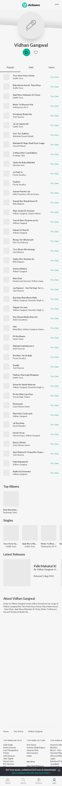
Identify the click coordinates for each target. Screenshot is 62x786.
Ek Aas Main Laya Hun (23, 394)
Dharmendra (32, 753)
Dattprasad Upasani (22, 281)
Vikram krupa (33, 194)
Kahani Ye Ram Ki (21, 230)
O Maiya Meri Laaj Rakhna (25, 153)
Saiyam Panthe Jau (21, 191)
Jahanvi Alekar (34, 213)
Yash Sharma (18, 117)
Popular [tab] (10, 67)
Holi (15, 326)
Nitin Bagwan (18, 204)
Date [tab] (31, 67)
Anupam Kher (33, 750)
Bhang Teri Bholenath (23, 240)
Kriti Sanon (31, 745)
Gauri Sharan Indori (21, 406)
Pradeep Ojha (19, 155)
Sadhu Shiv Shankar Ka (23, 259)
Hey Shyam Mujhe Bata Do (25, 317)
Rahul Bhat (17, 329)
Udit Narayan (9, 756)
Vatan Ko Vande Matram (24, 384)
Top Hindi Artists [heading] (12, 740)
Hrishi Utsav (19, 433)
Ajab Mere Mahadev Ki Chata (26, 95)
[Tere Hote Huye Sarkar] (11, 533)
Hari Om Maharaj (20, 242)
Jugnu (52, 758)
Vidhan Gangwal (31, 45)
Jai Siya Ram (18, 423)
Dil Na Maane (19, 336)
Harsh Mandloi (19, 426)
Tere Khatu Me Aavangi (24, 249)
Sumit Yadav (18, 339)
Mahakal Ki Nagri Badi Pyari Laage (29, 143)
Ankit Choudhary (20, 319)
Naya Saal (17, 278)
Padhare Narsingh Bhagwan (26, 375)
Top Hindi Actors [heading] (36, 740)
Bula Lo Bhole (19, 442)
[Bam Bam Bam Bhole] (11, 499)
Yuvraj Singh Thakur (21, 397)
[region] (31, 731)
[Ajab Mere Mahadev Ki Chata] (30, 533)
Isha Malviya (18, 252)
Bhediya (53, 747)
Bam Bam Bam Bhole (11, 510)
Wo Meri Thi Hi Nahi (22, 355)
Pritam (6, 753)
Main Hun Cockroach (22, 413)
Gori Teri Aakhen (21, 133)
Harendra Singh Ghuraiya (39, 300)
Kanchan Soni (18, 165)
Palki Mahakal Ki (20, 462)
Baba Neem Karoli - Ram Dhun (27, 85)
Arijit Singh (8, 745)
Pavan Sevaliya (19, 175)
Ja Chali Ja (17, 172)
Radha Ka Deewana (22, 471)
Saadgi (16, 365)
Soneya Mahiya (20, 268)
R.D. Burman (8, 764)
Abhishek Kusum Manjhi (23, 136)
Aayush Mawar (19, 146)
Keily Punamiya (19, 194)
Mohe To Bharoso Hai (23, 104)
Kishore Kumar (9, 747)
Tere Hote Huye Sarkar (24, 75)
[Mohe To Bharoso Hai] (48, 533)
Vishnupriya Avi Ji (20, 107)
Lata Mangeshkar (10, 750)
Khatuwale (18, 404)
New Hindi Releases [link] (35, 766)
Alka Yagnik (8, 758)
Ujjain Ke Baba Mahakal (24, 162)
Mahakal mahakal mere (23, 346)
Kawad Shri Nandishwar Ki (25, 201)
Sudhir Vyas (18, 78)
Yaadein (16, 182)
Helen (29, 756)
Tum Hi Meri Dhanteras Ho (25, 220)
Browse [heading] (31, 762)
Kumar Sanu (8, 761)
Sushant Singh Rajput (36, 747)
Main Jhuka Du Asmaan (23, 211)
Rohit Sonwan (19, 348)
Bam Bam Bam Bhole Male (25, 297)
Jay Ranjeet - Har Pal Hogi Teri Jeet (29, 288)
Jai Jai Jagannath (21, 124)
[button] (35, 52)
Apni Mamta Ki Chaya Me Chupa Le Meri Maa (34, 452)
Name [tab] (52, 67)
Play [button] (26, 52)
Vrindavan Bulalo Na (22, 114)
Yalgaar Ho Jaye (20, 307)
